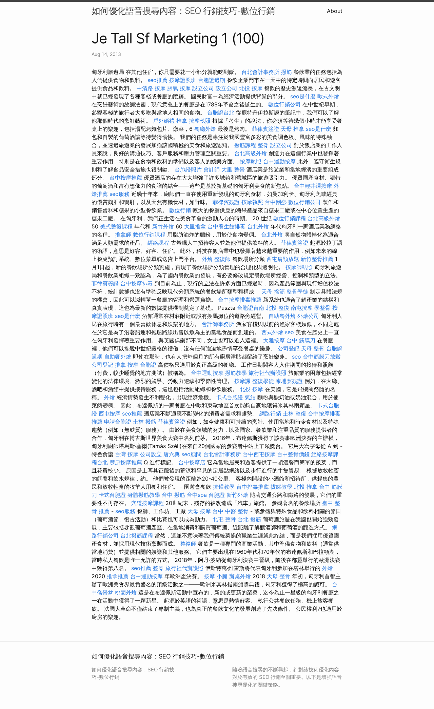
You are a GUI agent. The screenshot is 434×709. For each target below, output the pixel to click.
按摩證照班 (182, 80)
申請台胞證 (117, 421)
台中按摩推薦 (126, 177)
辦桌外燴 (240, 576)
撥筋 (286, 71)
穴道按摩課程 (147, 503)
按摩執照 (200, 120)
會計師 (211, 169)
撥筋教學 (236, 372)
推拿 (181, 120)
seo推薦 (157, 80)
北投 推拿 (305, 486)
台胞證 (148, 364)
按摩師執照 (299, 267)
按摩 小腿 (216, 576)
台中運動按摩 (279, 161)
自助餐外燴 (282, 315)
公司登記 (288, 348)
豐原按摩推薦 (126, 462)
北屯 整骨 (224, 519)
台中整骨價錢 (293, 454)
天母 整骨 (312, 348)
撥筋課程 (245, 145)
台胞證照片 (188, 169)
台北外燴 (258, 226)
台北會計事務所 (260, 71)
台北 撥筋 (249, 519)
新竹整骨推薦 (317, 259)
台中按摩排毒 (136, 283)
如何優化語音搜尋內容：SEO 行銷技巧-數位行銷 (183, 10)
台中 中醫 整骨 (231, 511)
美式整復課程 (116, 226)
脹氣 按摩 (179, 88)
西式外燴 (272, 332)
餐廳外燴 (205, 128)
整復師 (222, 259)
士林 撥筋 (144, 421)
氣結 (250, 397)
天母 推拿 (292, 128)
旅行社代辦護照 (268, 372)
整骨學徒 (297, 291)
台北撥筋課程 (136, 535)
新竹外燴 (163, 226)
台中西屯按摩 (259, 454)
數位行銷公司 (284, 104)
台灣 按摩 (126, 454)
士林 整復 (294, 413)
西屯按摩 (109, 413)
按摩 (132, 364)
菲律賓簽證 (265, 128)
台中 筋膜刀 (301, 340)
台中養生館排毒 (226, 226)
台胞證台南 (250, 307)
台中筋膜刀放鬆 (322, 356)
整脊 (263, 145)
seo (289, 332)
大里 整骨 (233, 169)
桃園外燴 (126, 592)
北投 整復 (277, 307)
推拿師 (123, 234)
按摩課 (242, 381)
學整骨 (322, 307)
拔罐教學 (224, 486)
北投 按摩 (250, 88)
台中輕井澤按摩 (313, 185)
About (334, 10)
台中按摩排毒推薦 (239, 299)
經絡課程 (158, 242)
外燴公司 (308, 315)
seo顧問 (191, 454)
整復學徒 (263, 381)
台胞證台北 (220, 112)
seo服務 (120, 193)
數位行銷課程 (289, 218)
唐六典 (171, 454)
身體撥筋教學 (143, 494)
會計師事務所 (218, 324)
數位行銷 (180, 210)
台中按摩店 (191, 462)
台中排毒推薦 (252, 486)
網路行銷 (270, 413)
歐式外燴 (328, 96)
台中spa (197, 494)
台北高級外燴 (250, 153)
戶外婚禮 (164, 120)
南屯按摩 (302, 307)
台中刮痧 (276, 202)
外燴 (207, 259)
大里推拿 (195, 226)
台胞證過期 (211, 80)
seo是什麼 (303, 96)
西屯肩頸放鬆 (283, 259)
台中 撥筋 (173, 494)
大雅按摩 (274, 340)
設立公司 (203, 88)
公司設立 (151, 454)
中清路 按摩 (151, 88)
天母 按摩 (199, 511)
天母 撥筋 (273, 291)
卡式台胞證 (229, 397)
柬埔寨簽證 (289, 381)
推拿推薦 (118, 576)
